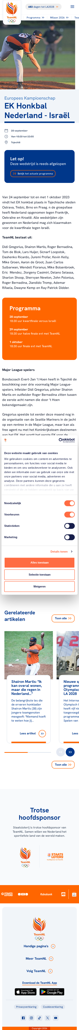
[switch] (69, 514)
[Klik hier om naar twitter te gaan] (48, 1018)
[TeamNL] (25, 856)
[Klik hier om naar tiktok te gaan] (39, 1018)
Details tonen (59, 551)
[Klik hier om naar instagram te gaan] (31, 1018)
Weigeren (39, 586)
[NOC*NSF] (74, 894)
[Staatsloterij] (7, 894)
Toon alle (61, 618)
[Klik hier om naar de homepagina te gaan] (12, 12)
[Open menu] (72, 6)
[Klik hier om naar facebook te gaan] (23, 1018)
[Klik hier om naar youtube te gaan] (56, 1018)
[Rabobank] (46, 894)
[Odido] (23, 894)
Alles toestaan (39, 562)
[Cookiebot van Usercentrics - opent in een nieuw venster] (59, 440)
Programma (33, 17)
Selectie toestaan (40, 574)
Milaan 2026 (57, 17)
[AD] (63, 894)
